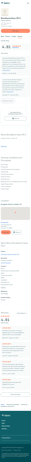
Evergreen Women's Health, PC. (10, 254)
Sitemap (4, 428)
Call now (16, 118)
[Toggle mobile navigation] (28, 3)
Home (2, 404)
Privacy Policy (17, 450)
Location (14, 36)
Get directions (5, 222)
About (2, 36)
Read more (4, 146)
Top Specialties (6, 438)
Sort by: (21, 313)
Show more (6, 70)
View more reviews (15, 394)
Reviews (20, 36)
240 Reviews (15, 47)
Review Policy (6, 426)
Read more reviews (8, 101)
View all (3, 287)
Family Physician (6, 263)
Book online (15, 31)
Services (7, 36)
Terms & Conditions (6, 450)
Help (3, 423)
